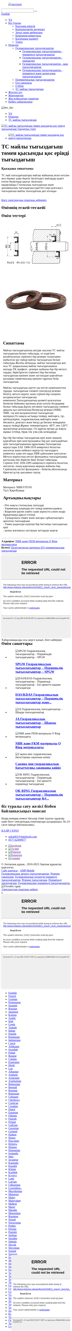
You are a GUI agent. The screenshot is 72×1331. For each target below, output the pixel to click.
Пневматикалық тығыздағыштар (35, 79)
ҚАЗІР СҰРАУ (10, 830)
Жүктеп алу (15, 92)
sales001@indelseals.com (22, 836)
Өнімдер (13, 45)
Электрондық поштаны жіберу (19, 889)
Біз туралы (14, 23)
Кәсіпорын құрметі (26, 38)
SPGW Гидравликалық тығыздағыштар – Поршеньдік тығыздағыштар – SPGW (39, 668)
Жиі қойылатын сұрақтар (23, 98)
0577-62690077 (17, 839)
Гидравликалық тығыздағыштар (34, 48)
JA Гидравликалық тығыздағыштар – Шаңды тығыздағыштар (35, 722)
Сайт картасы (9, 870)
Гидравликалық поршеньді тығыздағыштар (44, 883)
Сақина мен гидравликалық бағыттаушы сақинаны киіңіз (38, 766)
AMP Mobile (27, 870)
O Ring (19, 85)
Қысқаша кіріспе (25, 26)
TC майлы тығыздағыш (29, 89)
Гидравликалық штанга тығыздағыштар (25, 873)
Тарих (19, 41)
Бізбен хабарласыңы (20, 101)
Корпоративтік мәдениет (30, 29)
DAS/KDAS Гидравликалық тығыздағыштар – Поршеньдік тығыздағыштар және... (39, 698)
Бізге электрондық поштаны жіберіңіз (23, 200)
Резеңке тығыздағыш (34, 879)
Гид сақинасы (23, 82)
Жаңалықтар (15, 95)
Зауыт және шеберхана (28, 32)
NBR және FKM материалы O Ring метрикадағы (38, 745)
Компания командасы (28, 35)
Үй (10, 19)
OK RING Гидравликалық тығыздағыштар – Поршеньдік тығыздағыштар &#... (39, 794)
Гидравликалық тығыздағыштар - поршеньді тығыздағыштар (42, 53)
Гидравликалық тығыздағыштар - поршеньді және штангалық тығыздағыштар (42, 73)
